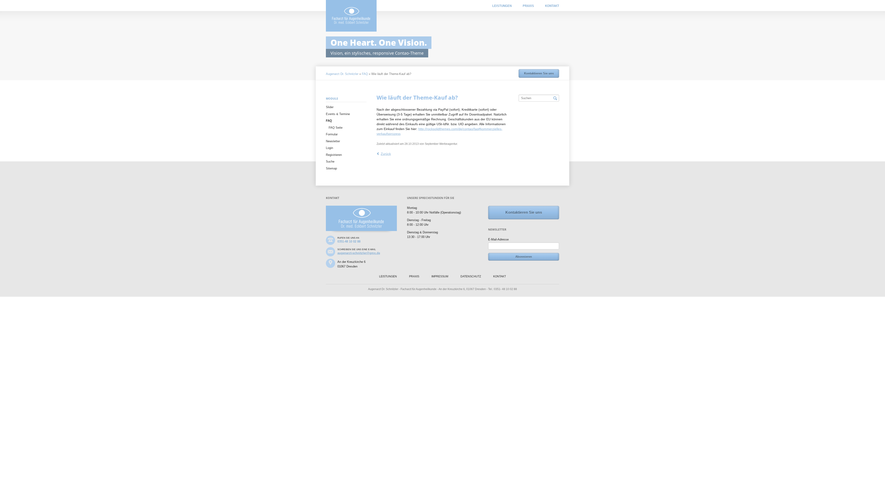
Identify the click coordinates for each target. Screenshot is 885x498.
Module (332, 99)
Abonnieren (523, 256)
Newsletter (333, 141)
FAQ (365, 74)
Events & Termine (338, 114)
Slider (329, 107)
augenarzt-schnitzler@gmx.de (358, 253)
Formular (332, 134)
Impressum (439, 276)
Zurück (386, 154)
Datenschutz (470, 276)
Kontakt (552, 6)
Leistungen (502, 6)
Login (329, 148)
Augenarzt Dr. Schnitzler (342, 74)
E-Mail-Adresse (498, 239)
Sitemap (331, 168)
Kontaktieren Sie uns (539, 73)
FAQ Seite (335, 127)
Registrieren (334, 155)
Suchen (555, 98)
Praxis (528, 6)
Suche (330, 161)
